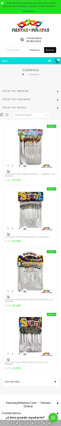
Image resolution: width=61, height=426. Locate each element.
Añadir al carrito (8, 171)
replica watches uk (19, 395)
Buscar (50, 49)
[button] (53, 417)
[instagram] (39, 423)
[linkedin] (44, 423)
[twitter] (17, 423)
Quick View (25, 166)
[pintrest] (49, 423)
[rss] (22, 423)
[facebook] (12, 423)
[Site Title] (30, 24)
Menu (5, 61)
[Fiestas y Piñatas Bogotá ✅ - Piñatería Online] (24, 74)
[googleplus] (33, 423)
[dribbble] (28, 423)
